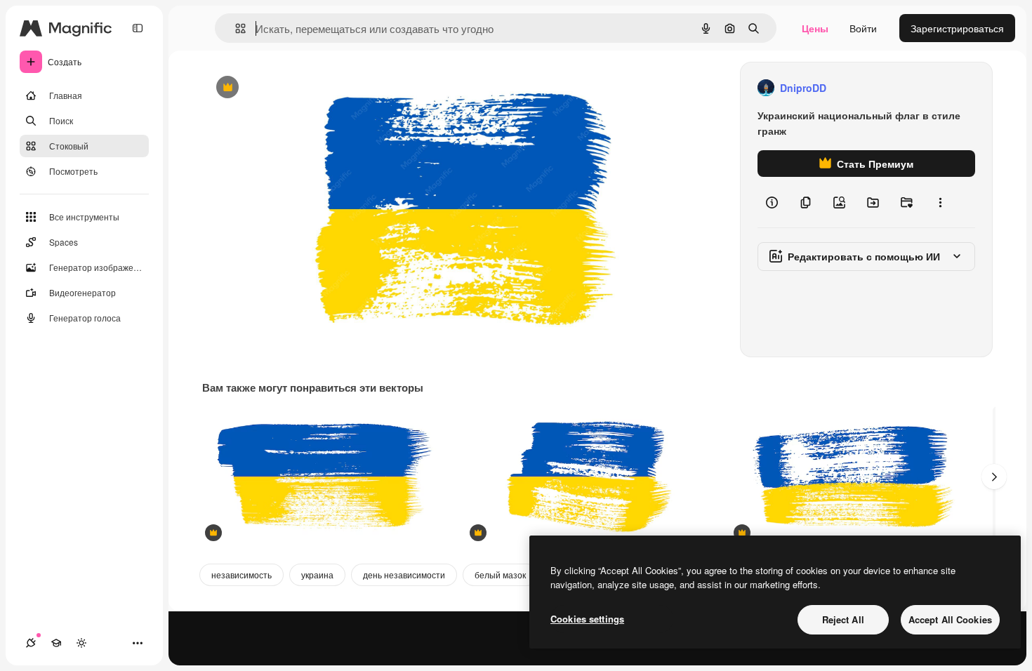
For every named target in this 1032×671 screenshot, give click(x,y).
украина (317, 574)
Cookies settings (587, 618)
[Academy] (56, 643)
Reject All (843, 619)
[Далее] (994, 476)
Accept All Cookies (950, 619)
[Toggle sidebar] (137, 28)
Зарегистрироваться (957, 28)
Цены (815, 28)
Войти (863, 28)
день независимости (404, 574)
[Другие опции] (940, 202)
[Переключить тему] (81, 643)
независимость (241, 574)
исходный (296, 88)
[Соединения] (31, 643)
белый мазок (500, 574)
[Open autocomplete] (235, 28)
